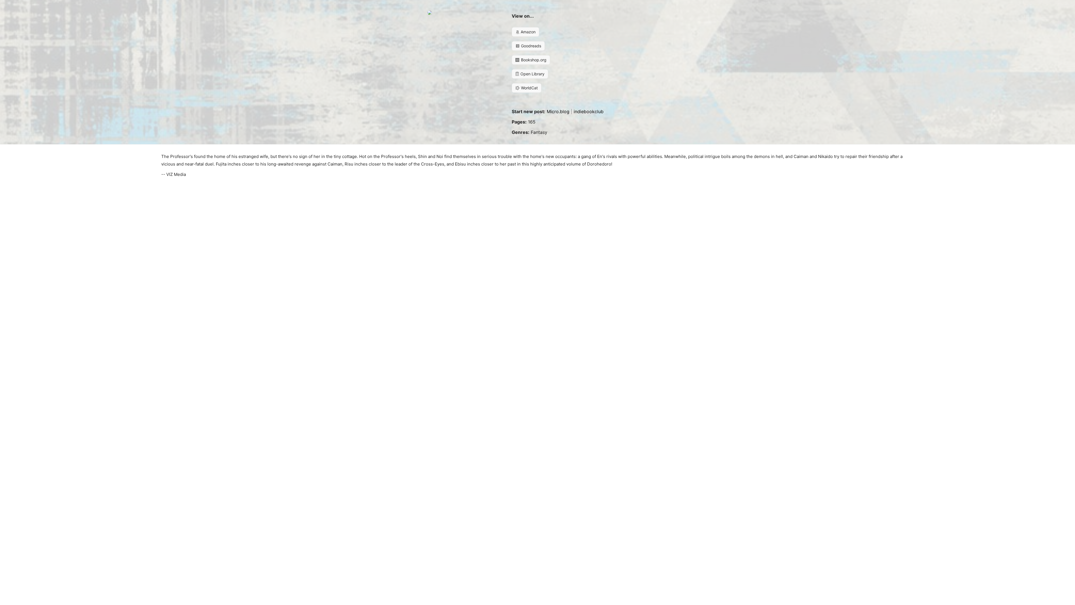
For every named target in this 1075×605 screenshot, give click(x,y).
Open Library (531, 73)
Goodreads (530, 45)
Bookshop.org (533, 59)
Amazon (528, 31)
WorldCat (529, 87)
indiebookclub (589, 111)
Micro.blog (558, 111)
